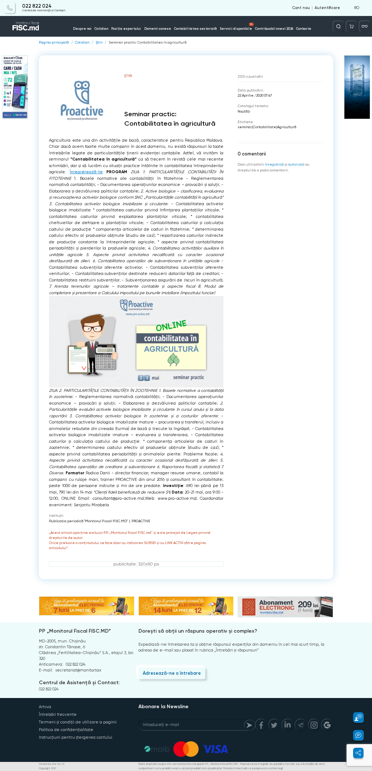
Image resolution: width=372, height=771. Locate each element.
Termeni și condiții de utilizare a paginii (78, 722)
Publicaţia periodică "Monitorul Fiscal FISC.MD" (88, 521)
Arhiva (45, 707)
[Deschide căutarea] (338, 26)
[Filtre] (364, 26)
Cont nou (301, 8)
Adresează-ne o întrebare (172, 673)
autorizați (296, 164)
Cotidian (101, 29)
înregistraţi (274, 164)
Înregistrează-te (86, 172)
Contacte (303, 29)
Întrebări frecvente (58, 714)
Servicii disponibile (236, 27)
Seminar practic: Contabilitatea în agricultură (148, 42)
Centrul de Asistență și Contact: (79, 682)
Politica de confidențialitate (66, 729)
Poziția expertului (126, 29)
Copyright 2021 (47, 768)
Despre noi (82, 29)
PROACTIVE (141, 521)
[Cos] (351, 26)
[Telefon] (9, 8)
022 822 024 (37, 6)
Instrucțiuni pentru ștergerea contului (75, 737)
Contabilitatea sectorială (195, 29)
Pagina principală (54, 42)
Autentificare (327, 8)
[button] (355, 717)
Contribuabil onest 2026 (274, 29)
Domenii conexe (157, 29)
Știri (99, 42)
